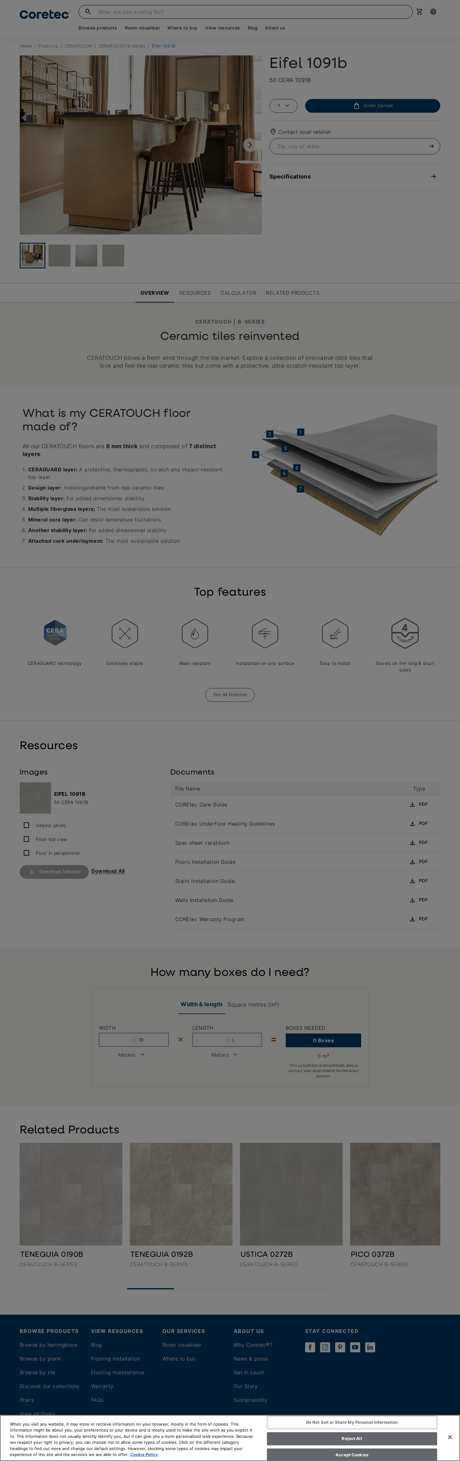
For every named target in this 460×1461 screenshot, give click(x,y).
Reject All (352, 1438)
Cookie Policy (144, 1454)
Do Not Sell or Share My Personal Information (352, 1422)
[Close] (450, 1437)
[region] (230, 1438)
